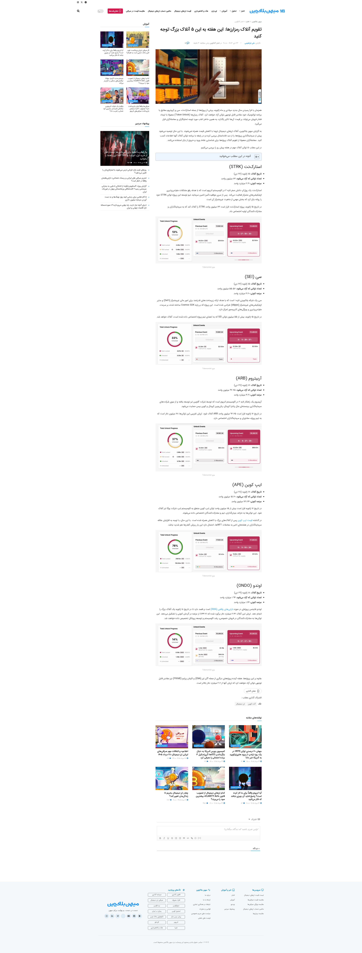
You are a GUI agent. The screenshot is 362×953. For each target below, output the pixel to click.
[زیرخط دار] (168, 838)
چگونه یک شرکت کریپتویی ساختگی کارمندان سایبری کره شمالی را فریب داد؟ (113, 108)
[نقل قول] (184, 838)
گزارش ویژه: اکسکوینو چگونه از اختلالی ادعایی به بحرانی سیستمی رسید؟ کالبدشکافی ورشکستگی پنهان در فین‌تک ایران (124, 189)
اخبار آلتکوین (239, 21)
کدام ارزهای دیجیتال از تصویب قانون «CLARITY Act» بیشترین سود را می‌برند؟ (210, 796)
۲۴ (242, 761)
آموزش (224, 11)
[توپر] (160, 838)
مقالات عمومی (235, 787)
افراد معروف (176, 900)
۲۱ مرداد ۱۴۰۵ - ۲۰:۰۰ (180, 800)
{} (196, 838)
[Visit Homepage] (267, 11)
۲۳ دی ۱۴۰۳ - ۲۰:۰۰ (230, 43)
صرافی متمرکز (133, 45)
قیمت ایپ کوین (245, 520)
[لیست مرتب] (176, 838)
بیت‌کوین (157, 905)
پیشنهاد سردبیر (229, 909)
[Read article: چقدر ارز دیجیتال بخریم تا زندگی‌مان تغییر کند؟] (172, 778)
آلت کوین (252, 703)
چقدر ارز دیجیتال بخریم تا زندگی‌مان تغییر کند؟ (176, 794)
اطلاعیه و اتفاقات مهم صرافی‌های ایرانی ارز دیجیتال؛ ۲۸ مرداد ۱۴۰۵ (172, 753)
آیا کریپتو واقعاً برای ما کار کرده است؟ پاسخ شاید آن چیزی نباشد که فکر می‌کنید (246, 796)
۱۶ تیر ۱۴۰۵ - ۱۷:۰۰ (139, 163)
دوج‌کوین (176, 905)
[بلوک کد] (188, 838)
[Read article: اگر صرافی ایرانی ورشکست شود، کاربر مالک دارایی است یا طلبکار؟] (137, 39)
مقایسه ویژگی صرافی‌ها (256, 904)
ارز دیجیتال (240, 703)
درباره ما (207, 895)
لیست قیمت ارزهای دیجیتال (254, 895)
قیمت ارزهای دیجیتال (182, 11)
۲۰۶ (168, 800)
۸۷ (168, 758)
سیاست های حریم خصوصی (200, 913)
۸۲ (242, 803)
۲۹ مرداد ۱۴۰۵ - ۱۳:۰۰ (216, 761)
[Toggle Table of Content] (255, 156)
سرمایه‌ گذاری (156, 894)
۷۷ (205, 761)
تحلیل (234, 11)
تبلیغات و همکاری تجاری (201, 904)
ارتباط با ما (206, 899)
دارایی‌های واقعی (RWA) (222, 609)
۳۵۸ (204, 803)
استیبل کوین (176, 911)
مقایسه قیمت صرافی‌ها (256, 899)
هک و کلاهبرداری (201, 11)
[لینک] (192, 838)
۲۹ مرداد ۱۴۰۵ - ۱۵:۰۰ (253, 761)
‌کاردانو (157, 922)
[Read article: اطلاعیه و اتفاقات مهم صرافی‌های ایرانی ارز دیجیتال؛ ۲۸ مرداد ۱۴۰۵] (172, 736)
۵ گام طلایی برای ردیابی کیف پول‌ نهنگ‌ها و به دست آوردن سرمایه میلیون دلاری (125, 198)
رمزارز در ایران (162, 746)
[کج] (164, 838)
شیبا (176, 927)
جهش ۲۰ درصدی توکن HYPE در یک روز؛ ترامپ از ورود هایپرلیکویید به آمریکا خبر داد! (246, 754)
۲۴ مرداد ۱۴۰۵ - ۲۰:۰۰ (253, 803)
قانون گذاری (176, 894)
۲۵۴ (128, 163)
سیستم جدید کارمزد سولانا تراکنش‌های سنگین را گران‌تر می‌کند (113, 81)
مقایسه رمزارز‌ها (258, 913)
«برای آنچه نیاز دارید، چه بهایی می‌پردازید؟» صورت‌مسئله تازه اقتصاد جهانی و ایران (123, 206)
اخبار (243, 11)
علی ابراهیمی (250, 43)
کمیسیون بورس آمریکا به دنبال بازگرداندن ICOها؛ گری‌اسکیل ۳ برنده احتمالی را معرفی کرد (210, 754)
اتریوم (176, 922)
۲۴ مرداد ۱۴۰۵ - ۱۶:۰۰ (216, 803)
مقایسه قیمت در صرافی (135, 11)
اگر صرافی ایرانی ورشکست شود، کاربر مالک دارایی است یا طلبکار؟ (137, 51)
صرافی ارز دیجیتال (156, 900)
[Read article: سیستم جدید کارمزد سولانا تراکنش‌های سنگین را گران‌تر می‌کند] (111, 67)
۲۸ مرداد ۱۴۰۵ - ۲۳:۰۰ (180, 758)
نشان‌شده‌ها (114, 11)
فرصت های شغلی (204, 918)
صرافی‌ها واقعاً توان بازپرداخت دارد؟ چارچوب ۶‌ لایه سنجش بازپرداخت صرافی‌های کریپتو (138, 108)
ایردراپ (214, 11)
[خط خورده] (172, 838)
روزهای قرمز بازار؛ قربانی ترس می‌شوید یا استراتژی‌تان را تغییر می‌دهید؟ (124, 171)
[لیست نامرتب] (180, 838)
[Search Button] (78, 11)
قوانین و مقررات (204, 909)
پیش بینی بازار (176, 916)
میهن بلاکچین (257, 21)
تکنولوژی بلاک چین (156, 916)
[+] (199, 838)
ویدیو (233, 904)
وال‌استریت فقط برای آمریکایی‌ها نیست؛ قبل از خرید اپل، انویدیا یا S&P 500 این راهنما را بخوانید (125, 155)
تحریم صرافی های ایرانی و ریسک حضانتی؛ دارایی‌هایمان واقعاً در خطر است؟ (123, 179)
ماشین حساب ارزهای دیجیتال (159, 11)
